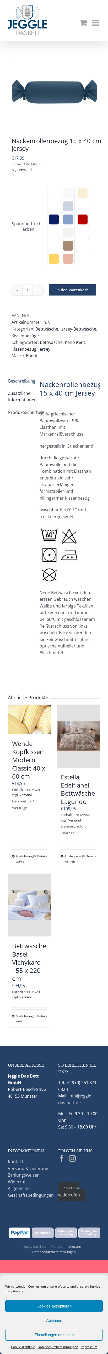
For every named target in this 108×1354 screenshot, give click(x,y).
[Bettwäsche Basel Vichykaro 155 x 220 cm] (29, 905)
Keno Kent (75, 342)
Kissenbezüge (25, 336)
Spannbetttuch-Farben (27, 226)
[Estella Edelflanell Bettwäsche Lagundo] (78, 736)
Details (42, 856)
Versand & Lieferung (28, 1168)
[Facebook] (61, 1158)
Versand (25, 169)
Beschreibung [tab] (20, 381)
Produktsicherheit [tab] (20, 412)
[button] (53, 193)
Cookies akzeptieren (54, 1306)
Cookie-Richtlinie (23, 1347)
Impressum (89, 1347)
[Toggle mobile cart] (83, 23)
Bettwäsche (46, 329)
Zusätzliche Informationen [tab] (20, 396)
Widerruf (16, 1182)
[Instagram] (72, 1158)
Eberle (32, 355)
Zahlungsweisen (24, 1175)
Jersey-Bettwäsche (78, 329)
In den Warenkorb (72, 289)
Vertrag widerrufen (69, 1191)
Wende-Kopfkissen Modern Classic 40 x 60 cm (28, 759)
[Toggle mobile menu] (96, 23)
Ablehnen (54, 1320)
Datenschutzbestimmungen (58, 1347)
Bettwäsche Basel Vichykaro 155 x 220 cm (29, 962)
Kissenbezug (24, 349)
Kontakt (15, 1162)
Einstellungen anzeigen (54, 1335)
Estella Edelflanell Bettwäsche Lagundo (78, 789)
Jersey (44, 349)
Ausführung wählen (22, 858)
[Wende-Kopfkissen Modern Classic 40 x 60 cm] (29, 719)
